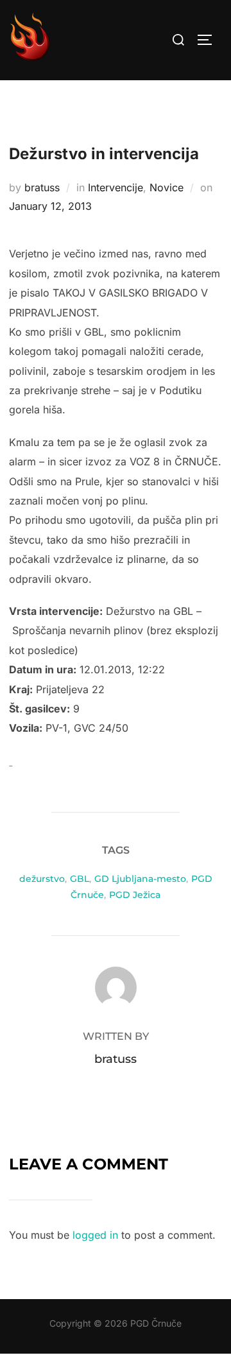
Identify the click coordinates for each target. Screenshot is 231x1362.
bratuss (42, 187)
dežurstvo (42, 878)
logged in (95, 1234)
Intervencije (115, 187)
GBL (79, 878)
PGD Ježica (134, 895)
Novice (167, 187)
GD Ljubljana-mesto (140, 878)
